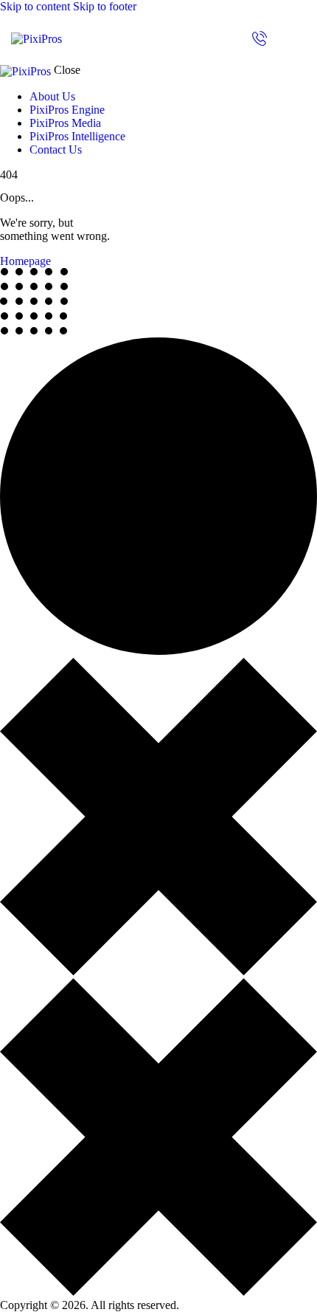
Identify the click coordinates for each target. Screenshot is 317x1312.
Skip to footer (104, 6)
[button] (297, 37)
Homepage (25, 261)
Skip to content (35, 6)
